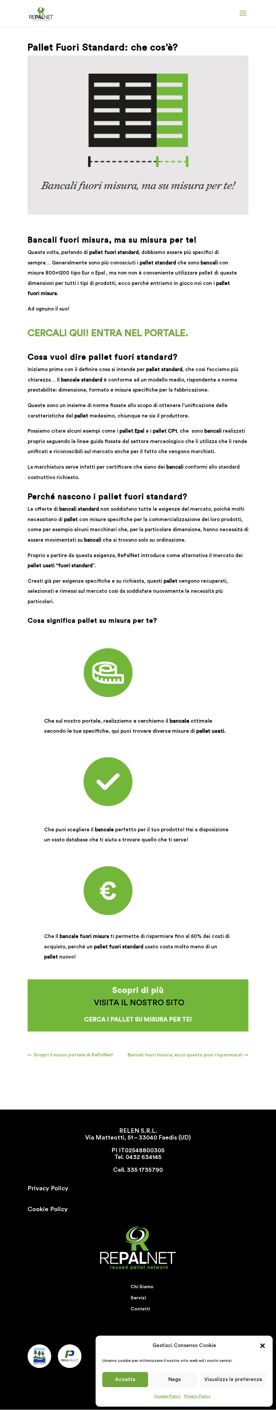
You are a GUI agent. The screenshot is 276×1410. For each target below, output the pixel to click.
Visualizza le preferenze (233, 1379)
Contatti (140, 1309)
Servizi (138, 1298)
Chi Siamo (142, 1287)
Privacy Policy (197, 1396)
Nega (174, 1379)
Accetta (125, 1379)
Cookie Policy (167, 1396)
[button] (262, 1345)
